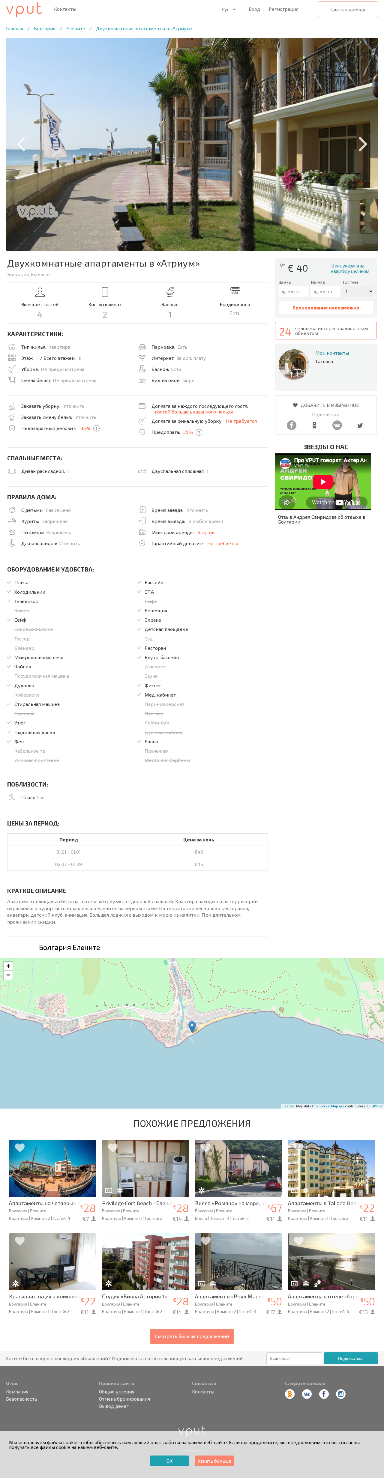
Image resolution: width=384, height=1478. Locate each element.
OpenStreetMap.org (328, 1106)
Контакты (65, 9)
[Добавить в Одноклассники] (314, 428)
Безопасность (21, 1398)
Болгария (45, 28)
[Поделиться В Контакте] (337, 428)
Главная (14, 28)
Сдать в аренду (348, 9)
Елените (75, 28)
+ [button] (8, 966)
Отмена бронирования (124, 1398)
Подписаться (351, 1358)
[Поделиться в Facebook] (291, 428)
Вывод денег (114, 1406)
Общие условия (116, 1391)
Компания (17, 1391)
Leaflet (288, 1106)
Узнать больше (214, 1461)
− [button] (8, 975)
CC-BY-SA (374, 1106)
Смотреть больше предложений (192, 1336)
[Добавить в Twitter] (360, 428)
